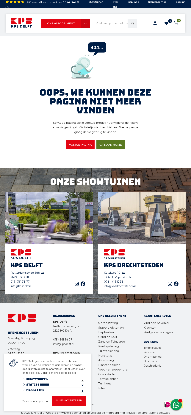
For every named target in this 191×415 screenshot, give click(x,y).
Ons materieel (153, 356)
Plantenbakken (109, 365)
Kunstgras (105, 355)
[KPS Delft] (21, 23)
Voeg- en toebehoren (113, 369)
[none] (132, 23)
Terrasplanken (108, 379)
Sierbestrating (108, 323)
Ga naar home (110, 144)
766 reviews (33, 2)
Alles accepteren (68, 400)
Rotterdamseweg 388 (67, 326)
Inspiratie (133, 2)
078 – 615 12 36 (113, 281)
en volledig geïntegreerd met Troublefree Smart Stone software (128, 412)
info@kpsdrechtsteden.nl (120, 286)
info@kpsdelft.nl (21, 286)
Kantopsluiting (109, 346)
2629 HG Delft (62, 330)
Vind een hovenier (156, 323)
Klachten (150, 327)
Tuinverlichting (108, 351)
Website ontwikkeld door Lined (65, 412)
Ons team (150, 361)
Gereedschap (108, 374)
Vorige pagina (80, 144)
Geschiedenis (152, 365)
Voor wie (149, 352)
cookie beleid (67, 372)
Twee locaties (152, 347)
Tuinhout (104, 383)
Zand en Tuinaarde (111, 341)
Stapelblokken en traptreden (111, 330)
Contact (180, 2)
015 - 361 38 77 (20, 281)
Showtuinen (96, 2)
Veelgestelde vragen (158, 332)
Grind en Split (107, 337)
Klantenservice (157, 2)
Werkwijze (73, 2)
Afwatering (106, 360)
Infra (101, 388)
